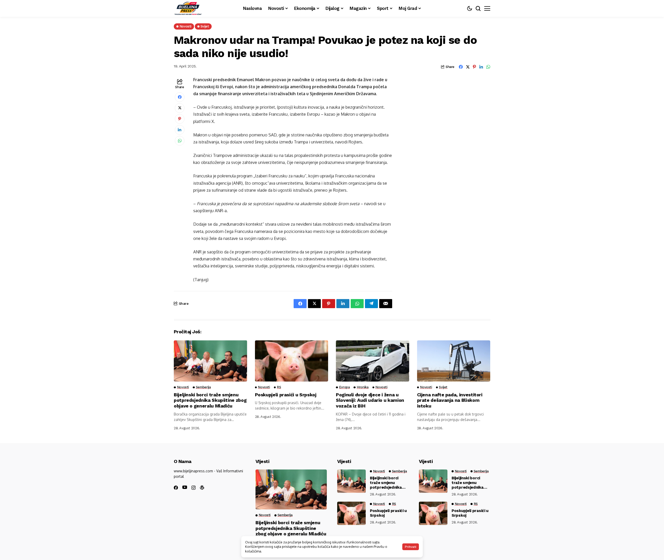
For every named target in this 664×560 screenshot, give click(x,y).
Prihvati (410, 547)
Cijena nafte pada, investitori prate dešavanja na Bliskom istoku (449, 400)
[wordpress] (202, 488)
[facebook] (176, 488)
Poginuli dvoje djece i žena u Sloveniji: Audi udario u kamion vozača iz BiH (370, 400)
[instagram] (193, 488)
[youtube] (184, 487)
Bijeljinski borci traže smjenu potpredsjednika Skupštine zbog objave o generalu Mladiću (210, 400)
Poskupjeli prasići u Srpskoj (285, 394)
